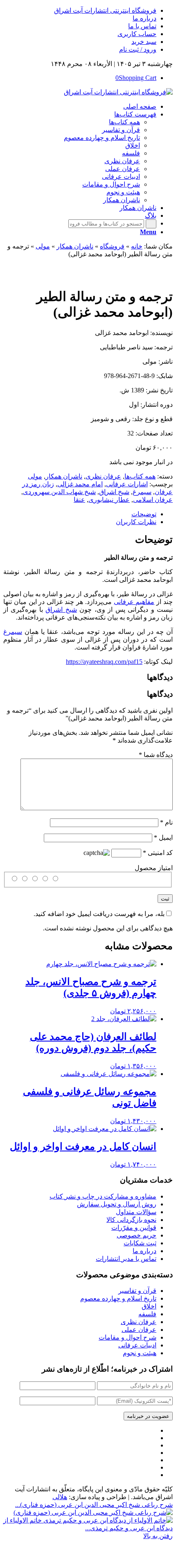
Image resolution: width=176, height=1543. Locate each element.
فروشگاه (112, 246)
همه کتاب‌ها (140, 476)
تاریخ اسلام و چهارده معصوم (118, 1298)
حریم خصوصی (136, 1235)
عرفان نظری (103, 476)
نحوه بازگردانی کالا (131, 1219)
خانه (136, 246)
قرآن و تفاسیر (137, 1290)
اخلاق (149, 1306)
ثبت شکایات (140, 1243)
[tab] (79, 514)
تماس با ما (142, 26)
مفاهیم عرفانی (134, 601)
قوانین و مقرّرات (133, 1227)
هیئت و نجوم (139, 1352)
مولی (43, 246)
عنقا (79, 499)
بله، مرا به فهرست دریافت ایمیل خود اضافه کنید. (99, 913)
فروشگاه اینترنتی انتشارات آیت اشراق (105, 10)
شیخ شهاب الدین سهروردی (59, 491)
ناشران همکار (74, 246)
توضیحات (143, 514)
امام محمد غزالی (80, 484)
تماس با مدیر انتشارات (126, 1258)
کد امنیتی (158, 852)
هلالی (59, 1496)
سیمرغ (142, 491)
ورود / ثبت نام (137, 49)
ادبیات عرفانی (137, 1345)
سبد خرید (143, 41)
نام (166, 822)
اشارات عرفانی (127, 484)
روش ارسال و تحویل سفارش (116, 1204)
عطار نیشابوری (109, 499)
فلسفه (147, 1314)
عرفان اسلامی (153, 499)
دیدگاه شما (156, 754)
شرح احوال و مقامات (127, 1337)
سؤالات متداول (136, 1211)
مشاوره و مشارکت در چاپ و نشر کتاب (103, 1196)
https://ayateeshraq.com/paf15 (104, 661)
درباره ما (144, 18)
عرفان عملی (139, 1329)
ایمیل (163, 837)
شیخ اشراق (114, 491)
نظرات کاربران (136, 521)
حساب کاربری (136, 33)
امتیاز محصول (154, 867)
